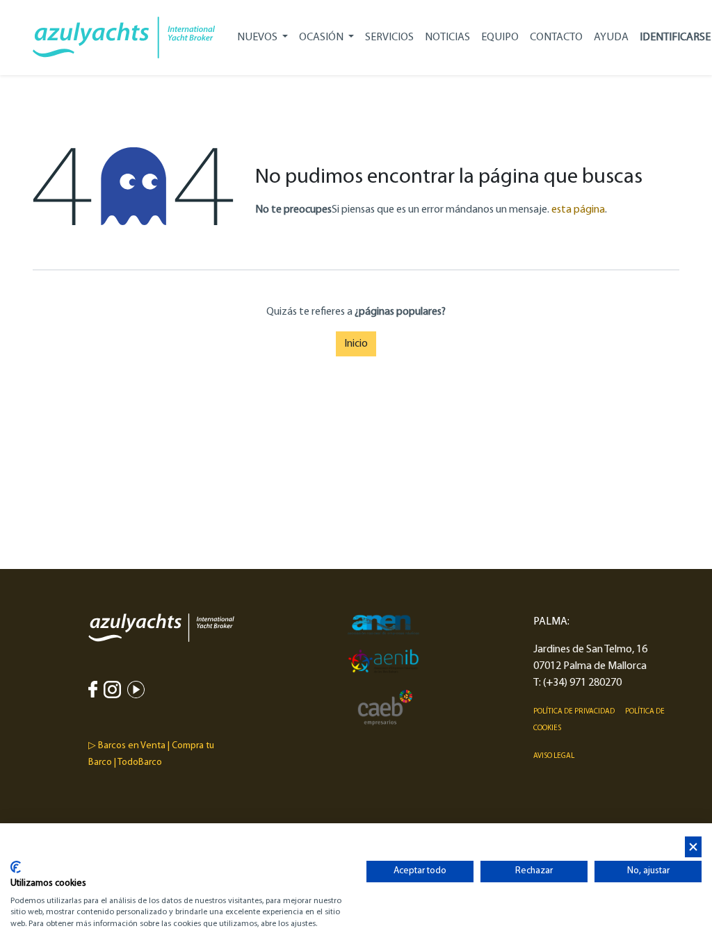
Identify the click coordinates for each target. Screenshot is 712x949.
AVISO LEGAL (553, 756)
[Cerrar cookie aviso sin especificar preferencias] (693, 847)
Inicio (356, 343)
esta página (578, 209)
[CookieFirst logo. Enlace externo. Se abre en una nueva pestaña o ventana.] (15, 867)
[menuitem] (389, 37)
